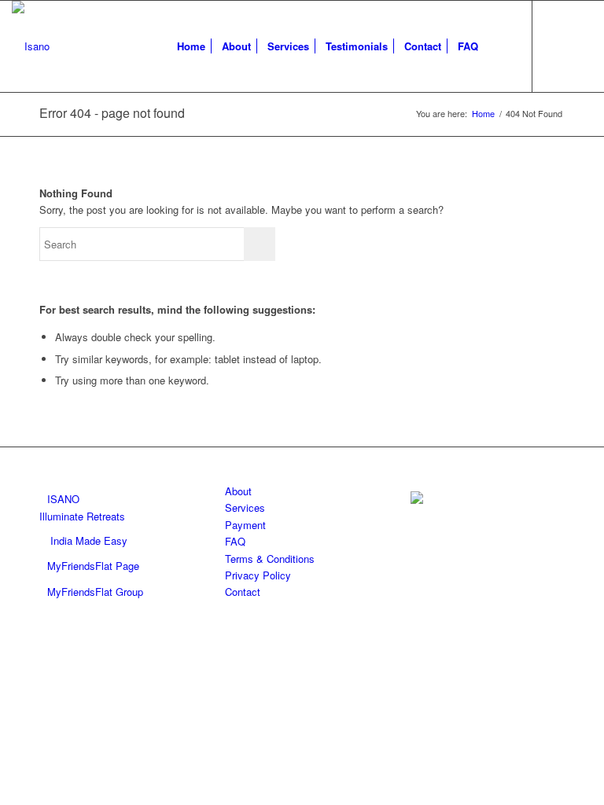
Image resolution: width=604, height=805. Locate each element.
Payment (245, 524)
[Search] (499, 46)
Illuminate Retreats (82, 516)
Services (245, 507)
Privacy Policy (258, 575)
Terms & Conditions (270, 558)
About (238, 490)
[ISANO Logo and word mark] (31, 46)
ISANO (63, 498)
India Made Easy (88, 540)
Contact (242, 591)
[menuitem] (191, 46)
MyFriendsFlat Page (93, 565)
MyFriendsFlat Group (95, 591)
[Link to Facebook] (557, 45)
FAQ (235, 541)
